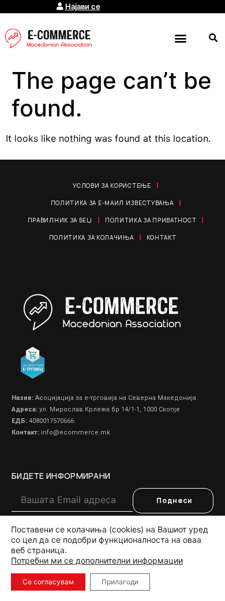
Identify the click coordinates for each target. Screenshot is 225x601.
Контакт (162, 237)
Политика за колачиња (91, 237)
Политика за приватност (150, 220)
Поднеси (174, 500)
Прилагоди (120, 581)
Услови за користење (112, 186)
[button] (180, 37)
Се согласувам (48, 581)
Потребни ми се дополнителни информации (97, 560)
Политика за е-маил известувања (112, 203)
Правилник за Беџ (60, 220)
